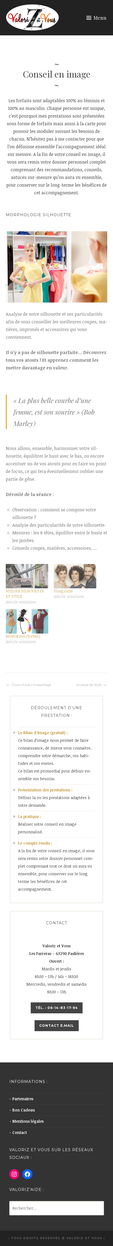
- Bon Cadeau (22, 1110)
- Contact (18, 1132)
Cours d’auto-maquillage (31, 685)
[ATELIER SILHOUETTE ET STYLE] (27, 576)
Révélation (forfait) (23, 636)
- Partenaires (21, 1098)
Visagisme (63, 591)
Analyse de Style (88, 685)
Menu (100, 18)
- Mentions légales (26, 1121)
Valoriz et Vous (84, 1238)
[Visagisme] (75, 576)
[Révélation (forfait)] (27, 621)
